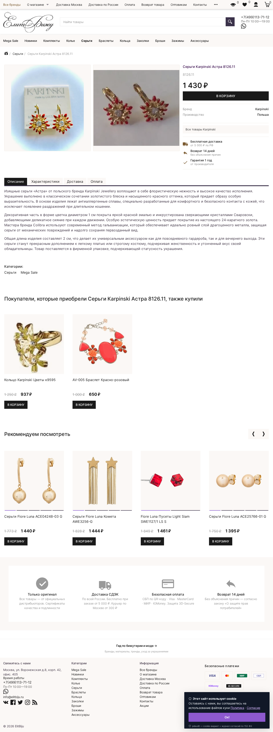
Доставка (75, 181)
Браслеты (106, 40)
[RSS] (34, 702)
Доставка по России (103, 4)
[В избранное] (59, 368)
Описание (15, 181)
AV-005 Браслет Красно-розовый (101, 380)
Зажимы (177, 40)
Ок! (227, 717)
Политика (237, 708)
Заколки (143, 40)
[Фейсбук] (13, 702)
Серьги (86, 40)
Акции (144, 705)
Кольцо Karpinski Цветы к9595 (30, 380)
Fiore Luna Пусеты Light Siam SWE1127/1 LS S (165, 519)
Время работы (13, 678)
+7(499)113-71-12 (255, 17)
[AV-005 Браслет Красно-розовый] (102, 344)
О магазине (35, 4)
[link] (220, 726)
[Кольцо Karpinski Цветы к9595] (34, 344)
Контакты (200, 4)
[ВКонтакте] (5, 702)
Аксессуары (199, 40)
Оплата (130, 4)
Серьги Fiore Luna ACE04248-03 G (33, 516)
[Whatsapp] (243, 26)
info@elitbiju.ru (13, 697)
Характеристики (45, 181)
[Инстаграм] (27, 702)
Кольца (125, 40)
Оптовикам (179, 4)
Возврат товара (152, 4)
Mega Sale (10, 40)
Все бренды (12, 4)
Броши (160, 40)
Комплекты (51, 40)
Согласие (253, 708)
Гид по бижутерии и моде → (136, 645)
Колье (70, 40)
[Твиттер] (20, 702)
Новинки (31, 40)
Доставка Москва (69, 4)
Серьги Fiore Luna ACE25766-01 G (237, 516)
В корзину (225, 96)
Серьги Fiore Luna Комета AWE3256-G (94, 519)
